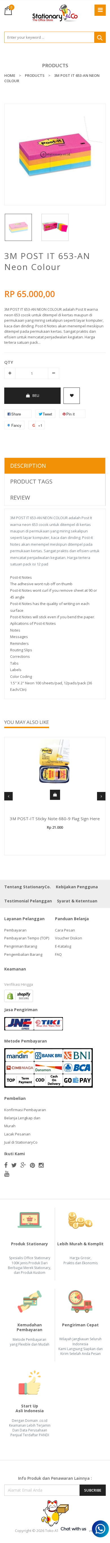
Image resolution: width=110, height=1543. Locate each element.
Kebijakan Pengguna (77, 886)
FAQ (58, 954)
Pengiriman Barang (20, 946)
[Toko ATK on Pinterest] (32, 1165)
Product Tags (31, 481)
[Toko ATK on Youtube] (6, 1173)
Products (55, 65)
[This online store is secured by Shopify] (18, 995)
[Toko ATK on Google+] (23, 1165)
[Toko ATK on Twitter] (14, 1165)
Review (20, 497)
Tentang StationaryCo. (27, 886)
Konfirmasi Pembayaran (25, 1109)
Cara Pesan (65, 930)
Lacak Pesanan (17, 1134)
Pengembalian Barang (23, 954)
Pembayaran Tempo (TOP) (26, 938)
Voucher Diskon (68, 938)
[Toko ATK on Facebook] (6, 1165)
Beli (35, 395)
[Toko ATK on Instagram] (41, 1165)
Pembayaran (15, 930)
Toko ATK (53, 1530)
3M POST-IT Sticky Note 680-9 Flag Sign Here (55, 818)
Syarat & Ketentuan (77, 901)
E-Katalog (63, 946)
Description (28, 465)
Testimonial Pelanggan (28, 901)
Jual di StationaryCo (21, 1142)
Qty (8, 362)
